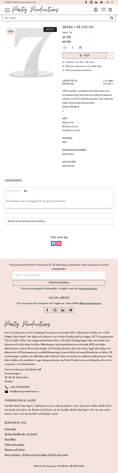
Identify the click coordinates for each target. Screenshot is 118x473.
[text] (87, 37)
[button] (7, 10)
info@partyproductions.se (22, 392)
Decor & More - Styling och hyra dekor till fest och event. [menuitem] (36, 455)
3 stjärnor (13, 191)
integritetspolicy (88, 288)
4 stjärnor (16, 191)
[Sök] (112, 18)
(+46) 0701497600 (17, 387)
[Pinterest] (101, 2)
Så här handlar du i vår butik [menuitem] (21, 434)
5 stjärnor (18, 191)
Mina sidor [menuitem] (10, 429)
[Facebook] (86, 2)
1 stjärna (7, 191)
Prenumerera (59, 283)
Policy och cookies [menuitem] (14, 444)
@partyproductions (90, 303)
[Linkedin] (96, 2)
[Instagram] (91, 2)
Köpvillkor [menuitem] (10, 439)
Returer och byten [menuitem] (15, 450)
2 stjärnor (10, 191)
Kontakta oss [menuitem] (15, 423)
